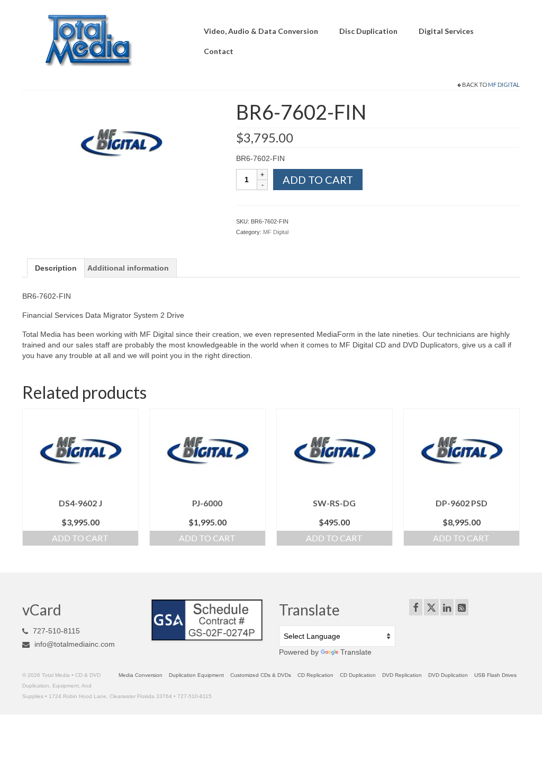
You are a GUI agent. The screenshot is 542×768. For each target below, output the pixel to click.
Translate (356, 652)
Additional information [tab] (128, 268)
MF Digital (504, 84)
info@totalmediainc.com (73, 644)
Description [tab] (56, 268)
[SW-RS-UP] (121, 142)
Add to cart (318, 179)
